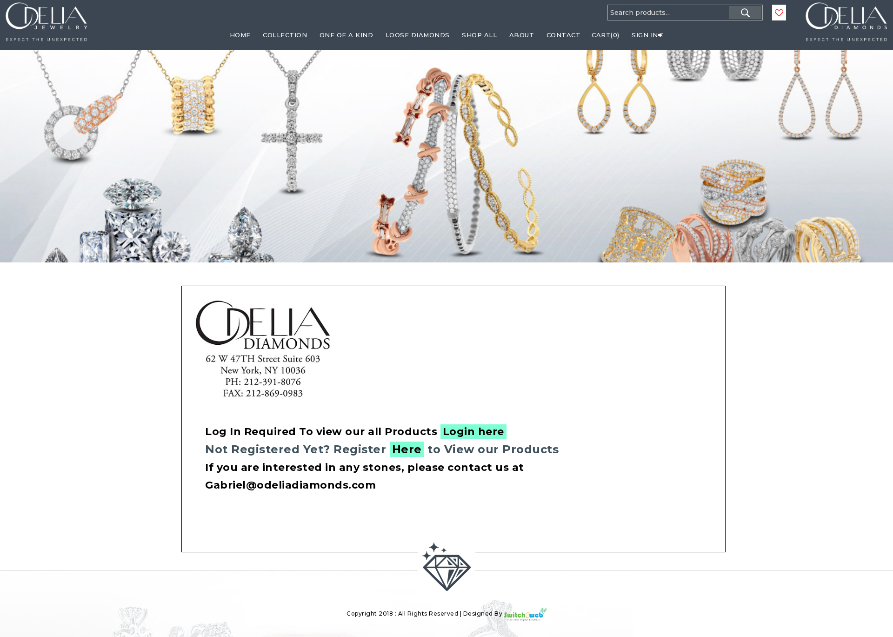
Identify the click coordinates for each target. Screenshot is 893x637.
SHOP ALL (479, 35)
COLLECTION (285, 35)
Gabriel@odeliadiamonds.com (290, 485)
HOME (240, 35)
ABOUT (521, 35)
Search (745, 12)
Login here (473, 431)
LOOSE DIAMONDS (418, 35)
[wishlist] (779, 13)
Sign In (645, 35)
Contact (563, 35)
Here (407, 449)
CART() (606, 35)
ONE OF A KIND (346, 35)
